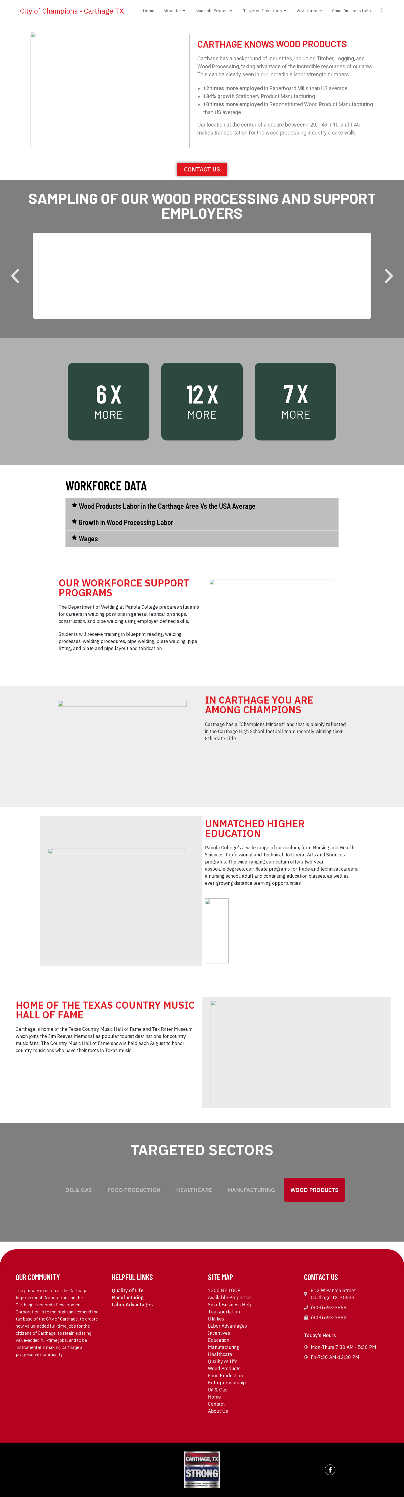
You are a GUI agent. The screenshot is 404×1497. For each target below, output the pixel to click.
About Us (218, 1411)
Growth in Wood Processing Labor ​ (127, 522)
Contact (216, 1404)
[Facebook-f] (330, 1469)
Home (214, 1397)
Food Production (134, 1189)
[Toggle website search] (382, 11)
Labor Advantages (132, 1305)
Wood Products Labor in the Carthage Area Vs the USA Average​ (167, 506)
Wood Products (314, 1189)
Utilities (216, 1319)
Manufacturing (251, 1189)
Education (218, 1340)
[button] (15, 276)
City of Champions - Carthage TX (72, 11)
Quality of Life (128, 1290)
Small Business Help (230, 1305)
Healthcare (194, 1189)
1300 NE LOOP (224, 1290)
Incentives (219, 1333)
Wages (88, 538)
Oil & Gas (78, 1189)
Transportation (224, 1312)
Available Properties (230, 1297)
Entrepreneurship (227, 1383)
